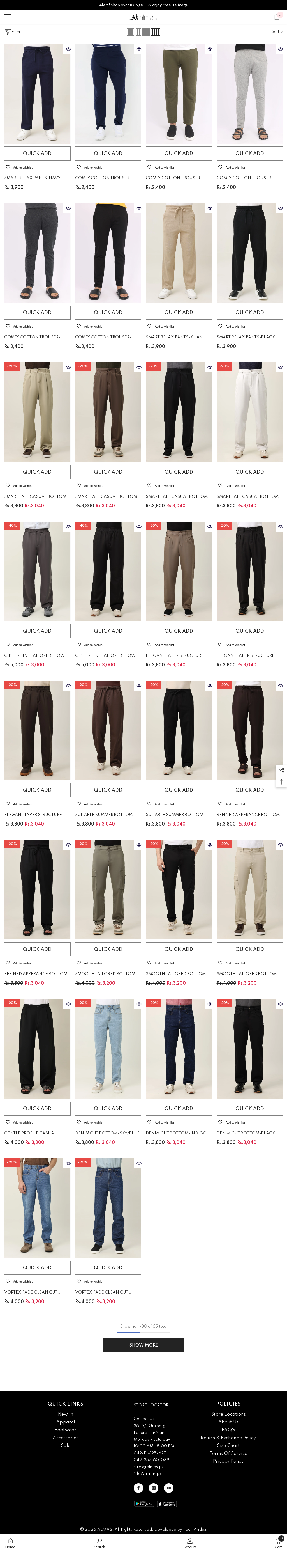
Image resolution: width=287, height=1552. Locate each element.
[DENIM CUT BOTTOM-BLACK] (250, 1049)
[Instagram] (153, 1488)
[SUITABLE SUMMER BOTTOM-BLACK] (179, 730)
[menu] (7, 16)
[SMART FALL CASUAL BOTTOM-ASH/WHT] (250, 412)
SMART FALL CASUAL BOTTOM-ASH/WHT (249, 498)
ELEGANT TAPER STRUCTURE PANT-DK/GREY (245, 657)
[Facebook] (138, 1488)
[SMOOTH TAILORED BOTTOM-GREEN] (108, 889)
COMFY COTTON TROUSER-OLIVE (174, 179)
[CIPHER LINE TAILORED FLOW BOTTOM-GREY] (37, 571)
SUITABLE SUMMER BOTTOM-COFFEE (105, 816)
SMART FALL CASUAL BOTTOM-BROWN (107, 498)
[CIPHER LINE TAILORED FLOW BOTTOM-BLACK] (108, 571)
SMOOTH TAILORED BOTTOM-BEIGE (248, 975)
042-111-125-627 (150, 1453)
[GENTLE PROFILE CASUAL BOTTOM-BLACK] (37, 1049)
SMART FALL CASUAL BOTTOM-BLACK (178, 498)
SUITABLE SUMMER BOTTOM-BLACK (175, 816)
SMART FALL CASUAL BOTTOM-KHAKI (36, 498)
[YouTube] (168, 1488)
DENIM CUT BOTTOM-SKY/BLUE (107, 1133)
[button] (130, 32)
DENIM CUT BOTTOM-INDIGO (176, 1133)
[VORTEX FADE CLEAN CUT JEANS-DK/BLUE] (108, 1208)
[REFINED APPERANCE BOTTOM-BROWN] (250, 730)
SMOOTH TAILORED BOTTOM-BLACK (177, 975)
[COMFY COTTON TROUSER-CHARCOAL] (37, 253)
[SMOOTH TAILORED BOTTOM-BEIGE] (250, 889)
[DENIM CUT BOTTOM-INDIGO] (179, 1049)
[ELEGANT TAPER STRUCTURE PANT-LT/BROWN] (179, 571)
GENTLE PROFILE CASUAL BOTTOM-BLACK (30, 1134)
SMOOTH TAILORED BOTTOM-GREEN (106, 975)
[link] (99, 1543)
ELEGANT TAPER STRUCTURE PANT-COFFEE (33, 816)
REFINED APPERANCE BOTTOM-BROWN (249, 816)
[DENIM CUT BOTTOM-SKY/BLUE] (108, 1049)
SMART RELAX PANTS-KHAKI (175, 337)
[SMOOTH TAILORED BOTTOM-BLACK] (179, 889)
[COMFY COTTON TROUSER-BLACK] (108, 253)
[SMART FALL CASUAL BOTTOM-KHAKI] (37, 412)
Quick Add (37, 153)
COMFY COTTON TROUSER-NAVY (103, 179)
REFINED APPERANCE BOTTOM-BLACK (36, 975)
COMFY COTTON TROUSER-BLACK (103, 338)
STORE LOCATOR (151, 1405)
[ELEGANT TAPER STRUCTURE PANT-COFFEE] (37, 730)
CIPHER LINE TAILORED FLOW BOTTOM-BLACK (105, 657)
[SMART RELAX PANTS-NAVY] (37, 94)
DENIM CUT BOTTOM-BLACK (246, 1133)
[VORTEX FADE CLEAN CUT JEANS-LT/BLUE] (37, 1208)
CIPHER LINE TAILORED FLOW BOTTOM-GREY (34, 657)
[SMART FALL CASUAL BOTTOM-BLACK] (179, 412)
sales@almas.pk (149, 1467)
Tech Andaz (195, 1530)
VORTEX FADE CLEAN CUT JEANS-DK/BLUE (101, 1293)
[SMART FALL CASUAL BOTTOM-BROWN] (108, 412)
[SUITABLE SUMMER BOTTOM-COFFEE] (108, 730)
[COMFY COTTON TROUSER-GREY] (250, 94)
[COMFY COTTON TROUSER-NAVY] (108, 94)
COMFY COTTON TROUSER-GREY (245, 179)
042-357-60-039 (151, 1460)
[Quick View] (68, 49)
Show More (143, 1345)
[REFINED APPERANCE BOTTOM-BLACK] (37, 889)
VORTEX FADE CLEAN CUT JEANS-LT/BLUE (30, 1293)
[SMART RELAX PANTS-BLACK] (250, 253)
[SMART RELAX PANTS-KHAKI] (179, 253)
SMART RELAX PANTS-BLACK (246, 337)
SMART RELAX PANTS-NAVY (32, 178)
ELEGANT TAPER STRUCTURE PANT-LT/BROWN (174, 657)
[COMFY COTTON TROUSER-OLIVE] (179, 94)
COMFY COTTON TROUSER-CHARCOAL (32, 338)
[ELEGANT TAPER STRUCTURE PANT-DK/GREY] (250, 571)
